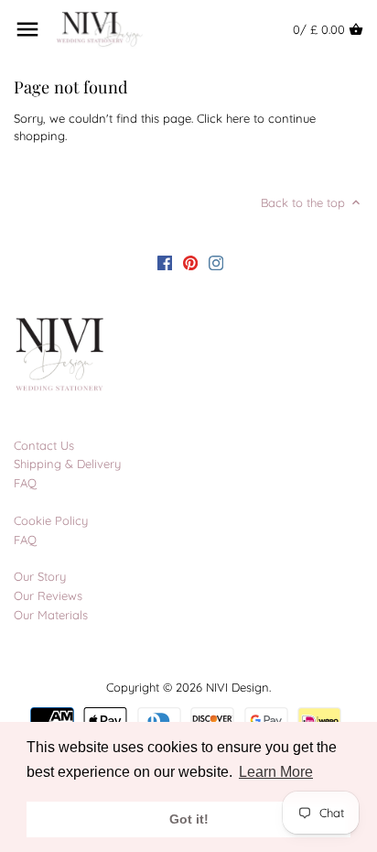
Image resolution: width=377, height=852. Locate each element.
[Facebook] (164, 262)
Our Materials (51, 614)
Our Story (40, 576)
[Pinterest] (190, 262)
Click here (223, 118)
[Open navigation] (27, 29)
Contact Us (44, 445)
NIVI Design (237, 687)
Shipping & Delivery (67, 463)
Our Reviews (48, 595)
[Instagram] (216, 262)
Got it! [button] (189, 819)
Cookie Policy (51, 520)
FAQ (25, 482)
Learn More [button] (276, 772)
